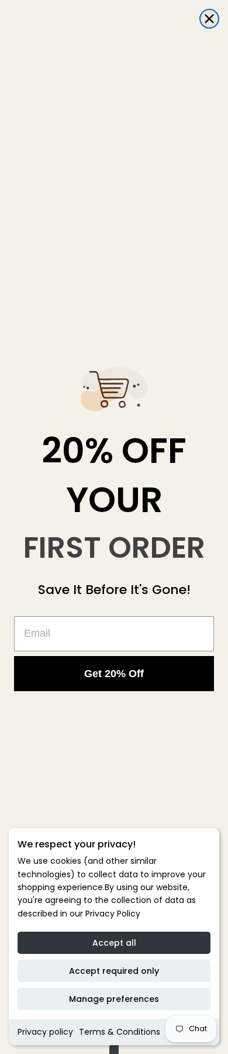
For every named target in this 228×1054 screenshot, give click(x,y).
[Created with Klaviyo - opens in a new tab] (114, 1049)
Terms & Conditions (119, 1032)
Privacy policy (45, 1032)
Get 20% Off (114, 673)
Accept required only (114, 971)
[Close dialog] (209, 18)
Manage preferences (114, 999)
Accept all (114, 943)
